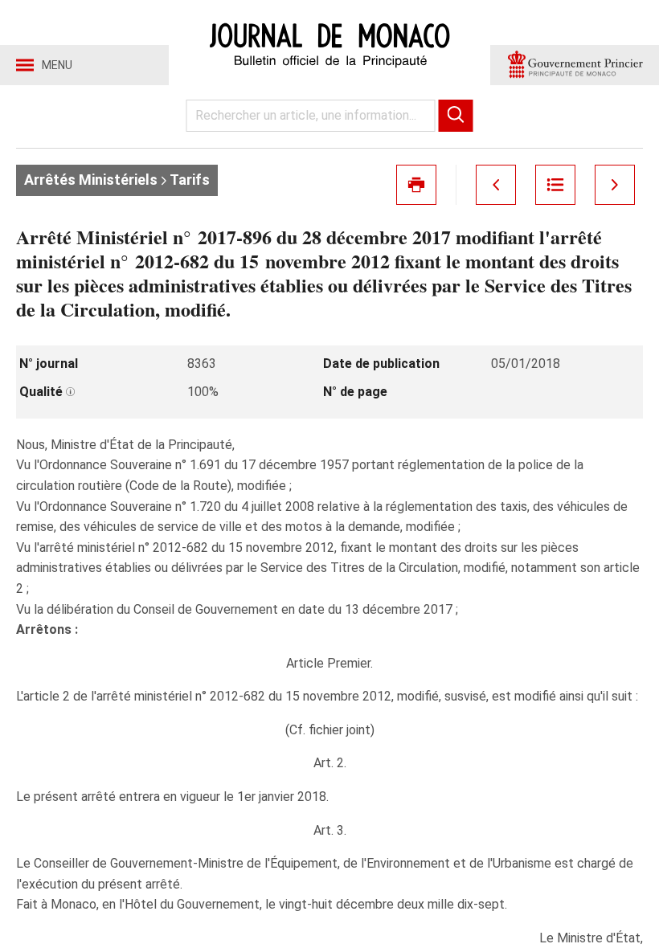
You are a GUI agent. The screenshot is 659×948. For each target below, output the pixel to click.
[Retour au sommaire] (555, 185)
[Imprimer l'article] (416, 185)
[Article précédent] (496, 185)
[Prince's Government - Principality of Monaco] (574, 65)
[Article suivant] (615, 185)
